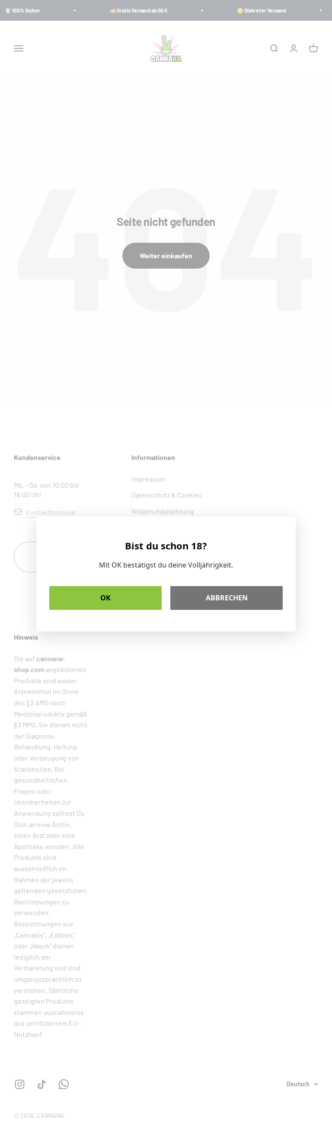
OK (105, 598)
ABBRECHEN (227, 598)
